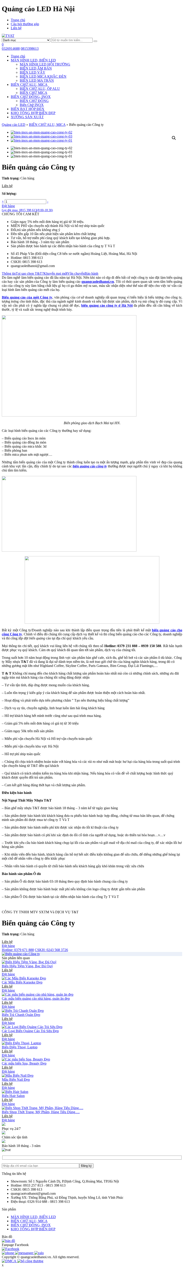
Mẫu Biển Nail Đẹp (16, 1079)
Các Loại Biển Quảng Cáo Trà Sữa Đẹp (30, 1031)
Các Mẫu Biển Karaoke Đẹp (22, 982)
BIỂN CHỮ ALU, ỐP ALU (40, 89)
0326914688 (11, 48)
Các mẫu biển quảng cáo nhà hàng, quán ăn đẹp (36, 998)
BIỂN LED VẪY (32, 72)
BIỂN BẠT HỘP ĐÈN (27, 109)
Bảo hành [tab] (91, 273)
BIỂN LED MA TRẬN (37, 80)
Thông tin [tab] (9, 273)
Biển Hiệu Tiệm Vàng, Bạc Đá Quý (27, 966)
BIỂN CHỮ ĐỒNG (34, 101)
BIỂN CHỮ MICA (33, 93)
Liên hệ (16, 28)
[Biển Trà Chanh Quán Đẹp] (23, 1011)
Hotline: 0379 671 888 (18, 950)
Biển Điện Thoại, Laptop (19, 1047)
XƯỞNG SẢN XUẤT (27, 117)
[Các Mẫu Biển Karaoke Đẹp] (24, 978)
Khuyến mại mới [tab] (55, 273)
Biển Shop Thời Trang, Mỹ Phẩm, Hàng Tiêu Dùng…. (41, 1112)
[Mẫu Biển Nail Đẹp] (17, 1075)
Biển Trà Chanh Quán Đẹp (21, 1015)
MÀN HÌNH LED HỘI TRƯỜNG (45, 64)
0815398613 (30, 48)
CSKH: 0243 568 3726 (51, 950)
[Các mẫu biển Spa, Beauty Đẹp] (26, 1059)
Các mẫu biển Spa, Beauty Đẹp (24, 1063)
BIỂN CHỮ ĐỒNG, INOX (31, 97)
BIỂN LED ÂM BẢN (36, 68)
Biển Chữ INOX (32, 105)
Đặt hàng (8, 206)
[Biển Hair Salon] (15, 1092)
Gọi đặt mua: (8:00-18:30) (27, 210)
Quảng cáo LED (13, 125)
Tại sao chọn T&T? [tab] (30, 273)
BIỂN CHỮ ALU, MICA (29, 84)
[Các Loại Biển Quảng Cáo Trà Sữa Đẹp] (32, 1027)
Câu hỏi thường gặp (25, 24)
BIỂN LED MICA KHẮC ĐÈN (43, 76)
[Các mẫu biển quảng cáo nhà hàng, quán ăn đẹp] (37, 994)
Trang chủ (18, 20)
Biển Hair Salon (13, 1096)
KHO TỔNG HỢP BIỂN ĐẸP (33, 113)
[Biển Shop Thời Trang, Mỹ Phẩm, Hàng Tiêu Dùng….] (42, 1108)
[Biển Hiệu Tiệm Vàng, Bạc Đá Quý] (29, 962)
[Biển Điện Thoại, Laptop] (21, 1043)
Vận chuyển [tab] (76, 273)
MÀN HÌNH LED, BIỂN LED (33, 60)
